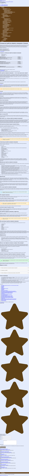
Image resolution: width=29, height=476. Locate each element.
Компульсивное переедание (4, 288)
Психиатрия (4, 40)
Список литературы (3, 300)
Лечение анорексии (6, 28)
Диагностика (3, 293)
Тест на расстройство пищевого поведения (6, 294)
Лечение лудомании (5, 23)
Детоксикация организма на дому (7, 9)
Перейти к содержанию (3, 0)
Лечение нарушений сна (6, 25)
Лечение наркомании (5, 15)
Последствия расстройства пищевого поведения (7, 297)
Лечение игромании (6, 24)
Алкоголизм (2, 7)
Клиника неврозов (5, 34)
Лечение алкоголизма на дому (6, 8)
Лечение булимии (6, 29)
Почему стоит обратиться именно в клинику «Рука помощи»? (8, 298)
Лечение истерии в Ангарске (3, 467)
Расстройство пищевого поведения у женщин (6, 295)
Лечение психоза (5, 27)
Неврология (4, 39)
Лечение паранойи (5, 26)
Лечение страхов (5, 31)
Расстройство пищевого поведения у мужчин (6, 296)
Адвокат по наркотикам (6, 16)
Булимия (1, 92)
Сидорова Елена (2, 70)
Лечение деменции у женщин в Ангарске (5, 449)
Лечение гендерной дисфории (6, 22)
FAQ (3, 475)
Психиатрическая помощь (7, 19)
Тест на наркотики (5, 14)
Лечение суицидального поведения (7, 32)
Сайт (0, 439)
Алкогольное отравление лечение (8, 12)
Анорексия (1, 84)
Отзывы (5, 475)
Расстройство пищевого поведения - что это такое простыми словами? (9, 285)
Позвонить (1, 475)
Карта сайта (2, 472)
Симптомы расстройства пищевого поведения (7, 292)
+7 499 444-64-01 (4, 5)
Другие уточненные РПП (4, 290)
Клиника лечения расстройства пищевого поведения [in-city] (8, 299)
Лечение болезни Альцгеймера (6, 35)
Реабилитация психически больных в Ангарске (5, 457)
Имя (0, 436)
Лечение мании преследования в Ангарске (5, 462)
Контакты (2, 41)
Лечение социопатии (5, 30)
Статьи (7, 475)
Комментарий (1, 444)
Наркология (4, 37)
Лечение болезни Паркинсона (6, 36)
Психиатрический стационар (7, 20)
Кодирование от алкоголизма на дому (7, 13)
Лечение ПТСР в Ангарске (3, 454)
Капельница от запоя (6, 10)
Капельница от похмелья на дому (8, 11)
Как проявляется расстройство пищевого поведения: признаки (9, 291)
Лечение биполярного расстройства (7, 21)
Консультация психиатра (7, 18)
